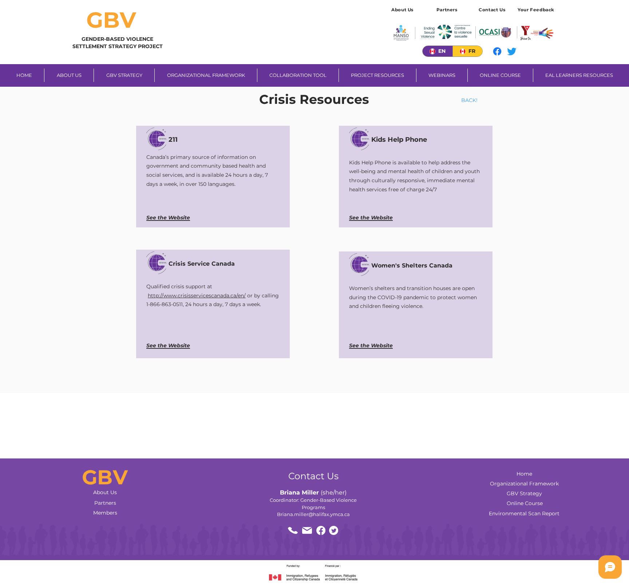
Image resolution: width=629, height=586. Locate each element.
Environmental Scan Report (524, 513)
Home (524, 473)
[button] (537, 9)
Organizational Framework (524, 483)
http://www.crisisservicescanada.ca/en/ (197, 295)
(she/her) (313, 492)
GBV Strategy (524, 493)
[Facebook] (497, 51)
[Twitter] (511, 51)
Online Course (525, 503)
